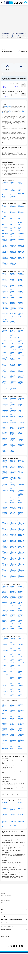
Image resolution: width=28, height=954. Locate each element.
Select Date (23, 85)
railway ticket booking (17, 150)
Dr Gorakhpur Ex (6, 83)
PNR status (10, 111)
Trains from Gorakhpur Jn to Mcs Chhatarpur (12, 794)
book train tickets (7, 106)
